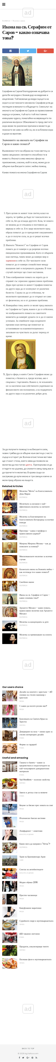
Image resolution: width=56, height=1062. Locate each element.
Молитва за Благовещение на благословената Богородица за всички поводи (36, 519)
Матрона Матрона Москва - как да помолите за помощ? (35, 545)
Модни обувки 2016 (28, 882)
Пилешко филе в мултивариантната (35, 959)
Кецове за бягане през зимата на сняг (36, 805)
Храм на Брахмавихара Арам (32, 856)
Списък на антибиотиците (31, 869)
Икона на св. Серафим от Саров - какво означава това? (34, 596)
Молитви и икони (19, 21)
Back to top (28, 1048)
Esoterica (6, 21)
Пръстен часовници (28, 895)
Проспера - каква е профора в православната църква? (33, 532)
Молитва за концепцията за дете (34, 621)
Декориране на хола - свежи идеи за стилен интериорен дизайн (35, 733)
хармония (11, 260)
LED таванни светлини (29, 933)
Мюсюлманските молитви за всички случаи (35, 558)
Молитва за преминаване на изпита (35, 634)
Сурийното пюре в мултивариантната (36, 920)
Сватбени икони (26, 582)
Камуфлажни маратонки (30, 908)
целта (28, 464)
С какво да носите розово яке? (33, 705)
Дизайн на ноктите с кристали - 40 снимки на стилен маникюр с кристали (35, 694)
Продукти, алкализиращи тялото (34, 946)
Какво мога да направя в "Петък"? (34, 843)
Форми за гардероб (28, 744)
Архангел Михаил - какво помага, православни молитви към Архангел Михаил (35, 610)
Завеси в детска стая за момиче (33, 792)
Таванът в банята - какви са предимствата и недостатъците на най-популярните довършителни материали (34, 767)
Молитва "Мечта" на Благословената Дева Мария (35, 493)
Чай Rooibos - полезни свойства (34, 779)
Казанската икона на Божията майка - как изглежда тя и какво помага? (36, 571)
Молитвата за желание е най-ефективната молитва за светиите (34, 505)
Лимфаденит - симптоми (30, 830)
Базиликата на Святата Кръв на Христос (33, 720)
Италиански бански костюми (32, 818)
